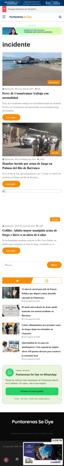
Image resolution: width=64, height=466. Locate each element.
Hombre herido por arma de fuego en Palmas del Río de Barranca (27, 165)
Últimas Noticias (47, 433)
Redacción (9, 89)
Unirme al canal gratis (32, 391)
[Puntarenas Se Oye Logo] (20, 17)
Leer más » (11, 117)
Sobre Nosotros (34, 433)
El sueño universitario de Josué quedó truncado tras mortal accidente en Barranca (39, 311)
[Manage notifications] (6, 459)
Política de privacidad (18, 433)
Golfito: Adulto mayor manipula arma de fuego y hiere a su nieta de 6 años (29, 232)
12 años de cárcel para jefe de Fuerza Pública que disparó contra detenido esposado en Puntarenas (39, 293)
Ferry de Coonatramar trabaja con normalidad (25, 95)
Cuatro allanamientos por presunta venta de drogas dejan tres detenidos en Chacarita (41, 329)
